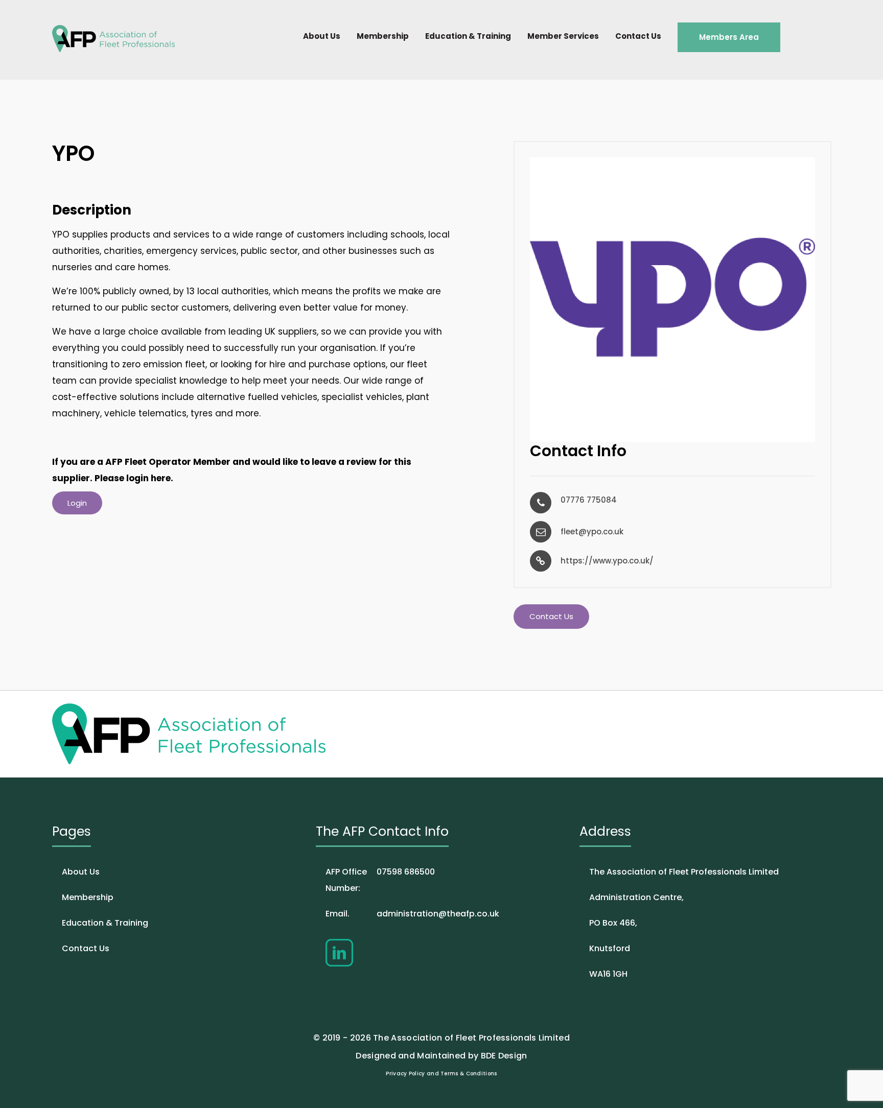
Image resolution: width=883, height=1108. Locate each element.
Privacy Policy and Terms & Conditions (441, 1073)
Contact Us (638, 36)
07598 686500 (380, 880)
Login (77, 503)
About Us (321, 36)
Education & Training (468, 36)
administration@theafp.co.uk (412, 914)
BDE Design (504, 1056)
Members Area (729, 37)
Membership (383, 36)
